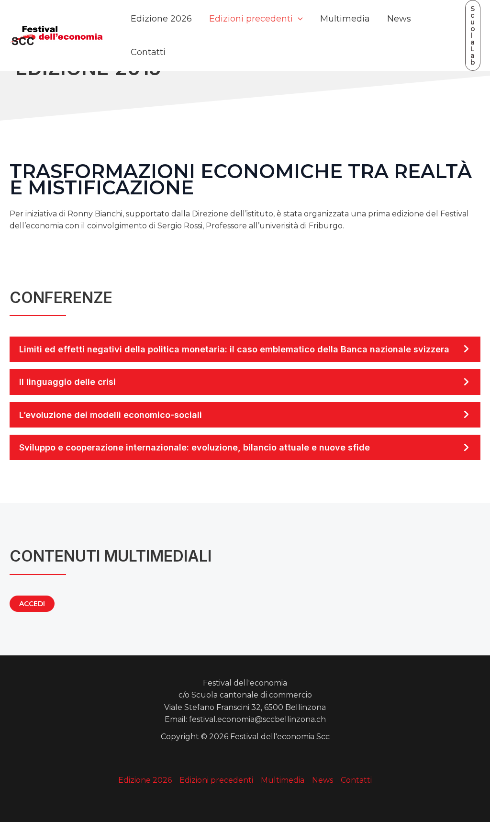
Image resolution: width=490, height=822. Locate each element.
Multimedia (345, 18)
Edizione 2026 (161, 18)
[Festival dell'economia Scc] (56, 34)
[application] (298, 18)
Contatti (148, 52)
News (399, 18)
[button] (472, 35)
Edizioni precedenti (251, 18)
